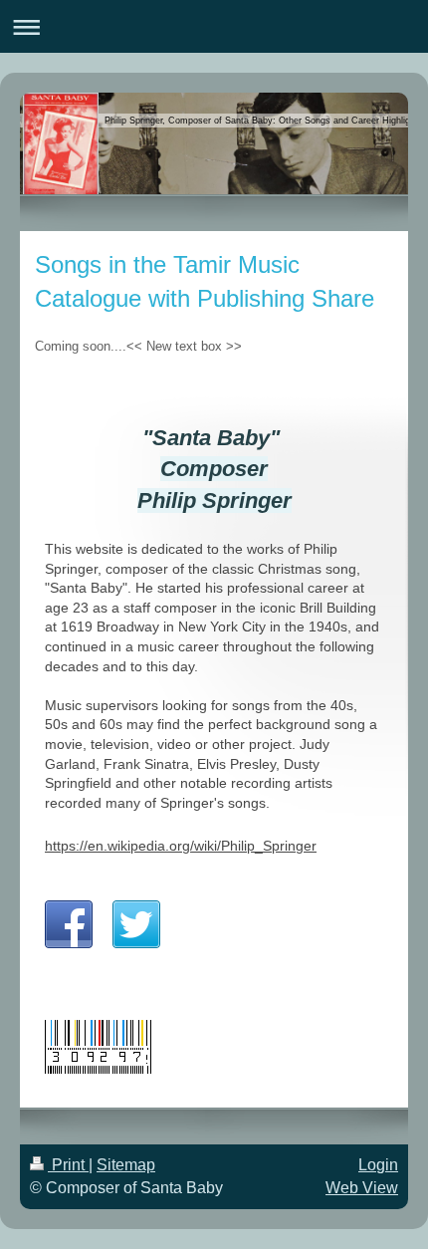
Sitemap (126, 1164)
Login (378, 1164)
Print (68, 1164)
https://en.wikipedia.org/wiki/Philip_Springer (181, 846)
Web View (361, 1187)
